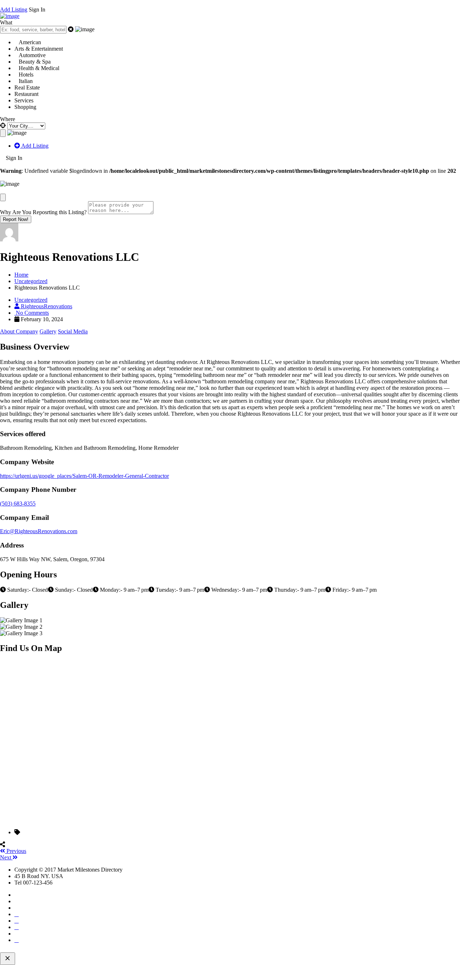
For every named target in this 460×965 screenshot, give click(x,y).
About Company (19, 331)
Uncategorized (30, 281)
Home (21, 275)
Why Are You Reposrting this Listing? (43, 212)
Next (6, 857)
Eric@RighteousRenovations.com (38, 531)
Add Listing (13, 9)
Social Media (73, 331)
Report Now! (15, 219)
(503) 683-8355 (18, 503)
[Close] (3, 197)
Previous (15, 851)
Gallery (48, 331)
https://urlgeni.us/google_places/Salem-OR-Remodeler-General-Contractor (84, 476)
